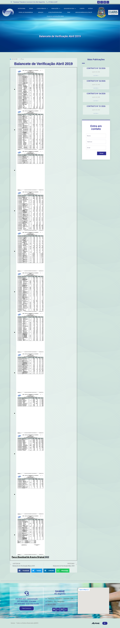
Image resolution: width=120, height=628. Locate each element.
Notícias (90, 8)
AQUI (47, 557)
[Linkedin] (104, 2)
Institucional (21, 8)
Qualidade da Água (69, 8)
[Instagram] (101, 2)
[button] (26, 608)
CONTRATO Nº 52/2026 (96, 81)
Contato (82, 8)
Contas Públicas (41, 8)
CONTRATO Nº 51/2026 (96, 106)
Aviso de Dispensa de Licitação (83, 12)
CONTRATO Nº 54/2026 (96, 94)
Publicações (54, 8)
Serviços (40, 12)
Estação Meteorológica (55, 12)
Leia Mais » (96, 75)
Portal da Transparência (26, 12)
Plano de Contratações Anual (55, 16)
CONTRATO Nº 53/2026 (96, 68)
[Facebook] (98, 2)
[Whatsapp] (107, 2)
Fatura (31, 8)
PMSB (68, 12)
